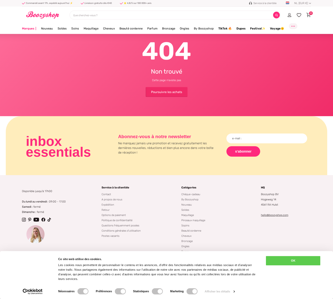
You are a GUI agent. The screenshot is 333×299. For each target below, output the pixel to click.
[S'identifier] (289, 15)
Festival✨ (257, 28)
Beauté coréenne (131, 28)
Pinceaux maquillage (193, 220)
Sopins (185, 225)
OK (293, 260)
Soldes (62, 28)
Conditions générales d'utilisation (121, 230)
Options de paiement (114, 215)
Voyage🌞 (277, 28)
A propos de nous (112, 199)
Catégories (188, 187)
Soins (75, 28)
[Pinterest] (29, 220)
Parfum (152, 28)
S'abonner (243, 151)
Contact (106, 194)
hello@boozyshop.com (274, 215)
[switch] (120, 291)
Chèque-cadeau (190, 194)
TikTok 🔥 (225, 28)
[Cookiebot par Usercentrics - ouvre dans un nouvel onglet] (33, 291)
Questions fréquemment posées (120, 225)
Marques (29, 28)
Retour (106, 209)
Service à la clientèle (115, 187)
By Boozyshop (204, 28)
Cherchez (276, 15)
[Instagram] (24, 220)
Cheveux (109, 28)
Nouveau (47, 28)
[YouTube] (36, 220)
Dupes (241, 28)
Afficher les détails (217, 291)
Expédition (108, 204)
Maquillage (91, 28)
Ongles (184, 28)
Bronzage (168, 28)
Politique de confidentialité (117, 220)
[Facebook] (43, 220)
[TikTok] (49, 220)
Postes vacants (110, 235)
